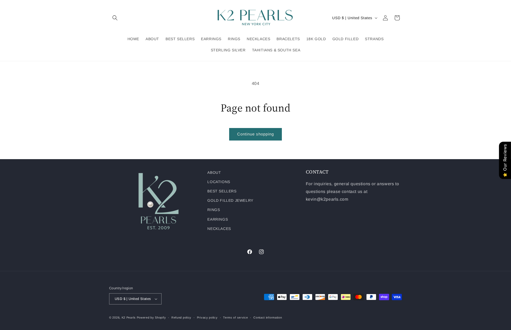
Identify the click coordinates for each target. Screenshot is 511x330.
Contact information (267, 317)
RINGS (213, 210)
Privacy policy (207, 317)
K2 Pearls (129, 317)
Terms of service (235, 317)
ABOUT (214, 172)
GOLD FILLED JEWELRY (230, 200)
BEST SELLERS (221, 191)
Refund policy (181, 317)
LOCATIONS (218, 182)
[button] (115, 18)
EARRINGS (217, 219)
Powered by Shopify (151, 317)
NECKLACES (219, 228)
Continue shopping (255, 134)
